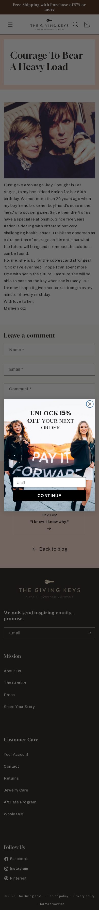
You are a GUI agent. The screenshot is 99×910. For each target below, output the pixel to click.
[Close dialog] (89, 404)
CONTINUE (50, 495)
